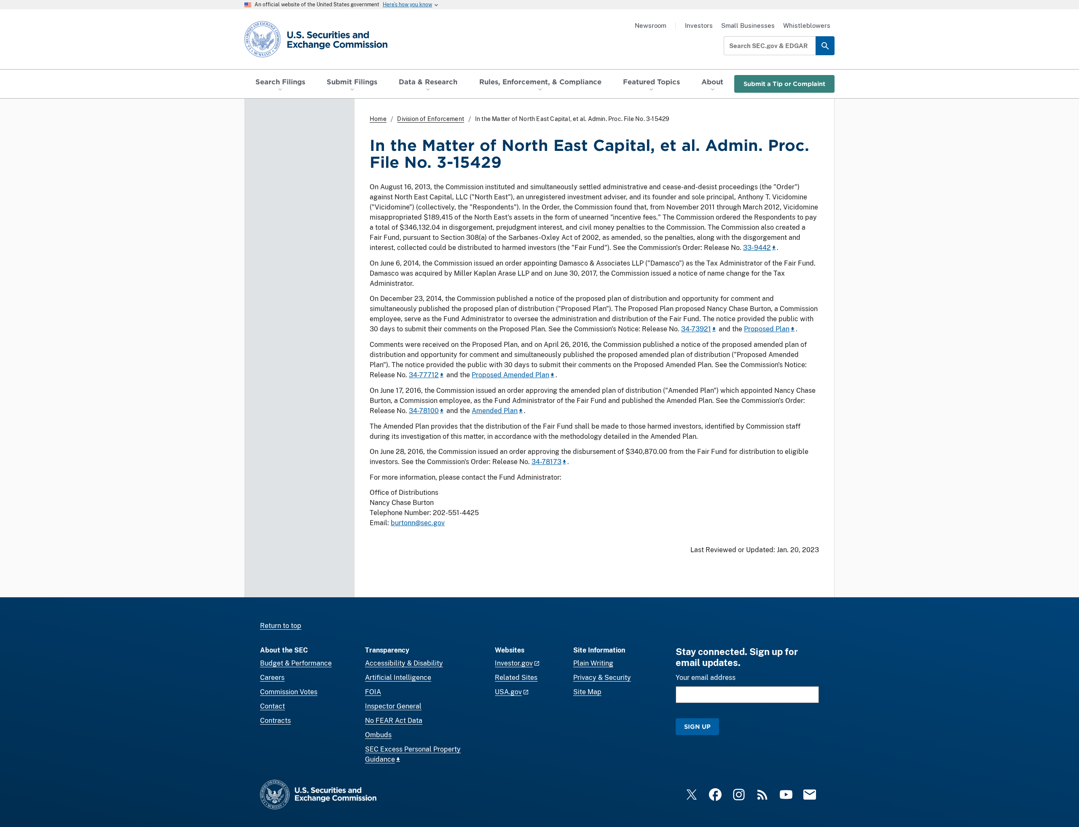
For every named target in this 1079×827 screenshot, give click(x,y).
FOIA (373, 692)
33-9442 (757, 248)
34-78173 (546, 462)
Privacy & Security (602, 678)
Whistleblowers (806, 25)
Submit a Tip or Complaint (784, 83)
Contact (272, 706)
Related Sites (516, 678)
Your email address (705, 678)
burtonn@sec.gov (418, 523)
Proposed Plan (766, 329)
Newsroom (650, 25)
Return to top (280, 626)
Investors (699, 25)
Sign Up (697, 726)
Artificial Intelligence (398, 678)
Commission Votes (288, 692)
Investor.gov (514, 663)
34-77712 (424, 375)
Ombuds (378, 735)
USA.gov (508, 692)
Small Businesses (748, 25)
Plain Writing (593, 663)
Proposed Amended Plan (510, 375)
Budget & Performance (296, 663)
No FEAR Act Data (393, 721)
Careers (272, 678)
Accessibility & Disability (404, 663)
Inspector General (393, 706)
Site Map (587, 692)
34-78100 (424, 411)
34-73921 (696, 329)
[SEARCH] (825, 45)
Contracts (275, 721)
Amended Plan (495, 411)
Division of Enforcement (430, 118)
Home (378, 118)
